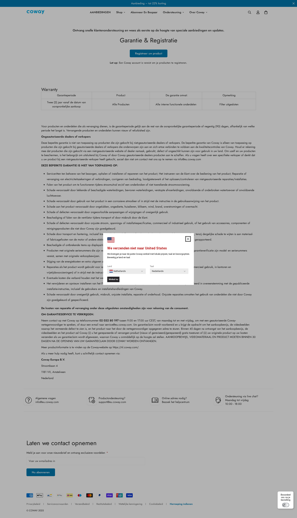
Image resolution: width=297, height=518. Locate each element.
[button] (188, 239)
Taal (152, 266)
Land (109, 266)
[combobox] (117, 271)
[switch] (285, 505)
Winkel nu (113, 279)
